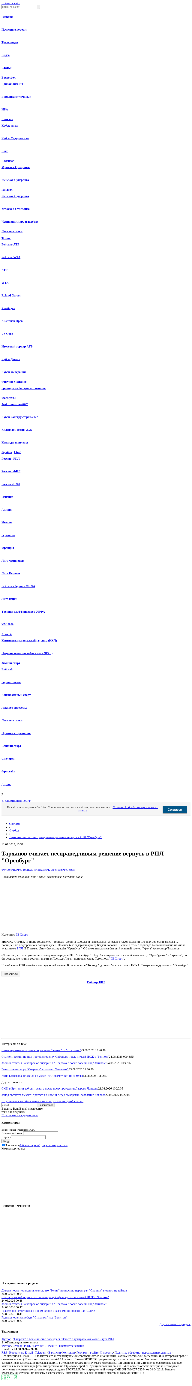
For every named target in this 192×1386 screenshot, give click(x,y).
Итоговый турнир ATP (17, 346)
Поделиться (11, 974)
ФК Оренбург (54, 869)
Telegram (40, 1352)
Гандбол (7, 189)
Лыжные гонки (12, 231)
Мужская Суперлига (16, 167)
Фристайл (8, 771)
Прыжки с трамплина (16, 733)
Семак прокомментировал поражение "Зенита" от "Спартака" (41, 1050)
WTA (5, 282)
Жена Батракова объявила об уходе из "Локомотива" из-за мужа (42, 1075)
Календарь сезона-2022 (17, 429)
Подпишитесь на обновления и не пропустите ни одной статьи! (42, 1101)
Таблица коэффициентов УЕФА (23, 611)
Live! (17, 452)
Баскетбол (9, 77)
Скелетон (8, 758)
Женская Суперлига (15, 180)
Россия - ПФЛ (11, 484)
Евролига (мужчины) (16, 96)
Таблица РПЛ (96, 982)
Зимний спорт (11, 663)
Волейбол (8, 160)
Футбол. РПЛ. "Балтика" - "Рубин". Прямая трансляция (48, 1345)
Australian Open (12, 321)
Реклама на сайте (87, 1352)
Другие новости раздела (175, 1324)
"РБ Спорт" (116, 958)
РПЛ (14, 869)
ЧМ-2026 (8, 624)
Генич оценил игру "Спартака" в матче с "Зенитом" (35, 1069)
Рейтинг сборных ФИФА (18, 586)
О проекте (106, 1352)
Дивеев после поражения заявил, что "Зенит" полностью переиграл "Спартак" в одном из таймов (64, 1290)
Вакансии (54, 1352)
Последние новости (14, 29)
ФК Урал (69, 869)
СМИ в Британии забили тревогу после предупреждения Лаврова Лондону (50, 1088)
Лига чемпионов (13, 560)
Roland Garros (11, 295)
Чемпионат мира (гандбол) (20, 221)
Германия (8, 535)
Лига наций (9, 598)
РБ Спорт (22, 934)
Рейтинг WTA (11, 257)
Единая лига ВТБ (14, 84)
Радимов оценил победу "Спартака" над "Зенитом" (34, 1317)
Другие (6, 784)
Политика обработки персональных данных (143, 1352)
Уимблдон (8, 308)
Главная (7, 16)
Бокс (5, 151)
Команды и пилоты (15, 442)
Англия (7, 509)
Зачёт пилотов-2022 (15, 404)
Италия (7, 522)
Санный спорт (11, 745)
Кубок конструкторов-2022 (20, 417)
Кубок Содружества (15, 138)
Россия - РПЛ (11, 458)
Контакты (68, 1352)
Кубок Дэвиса (11, 359)
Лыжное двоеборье (14, 707)
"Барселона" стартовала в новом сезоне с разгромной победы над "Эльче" (49, 1310)
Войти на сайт (11, 3)
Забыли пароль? (30, 1145)
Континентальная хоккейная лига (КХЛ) (29, 640)
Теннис (6, 238)
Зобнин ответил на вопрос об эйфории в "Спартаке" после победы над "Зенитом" (54, 1063)
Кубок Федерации (14, 372)
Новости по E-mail (21, 1352)
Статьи (6, 67)
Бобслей (7, 669)
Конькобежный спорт (16, 694)
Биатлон (7, 119)
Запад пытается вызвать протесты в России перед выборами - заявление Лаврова (53, 1094)
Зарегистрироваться (55, 1145)
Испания (7, 496)
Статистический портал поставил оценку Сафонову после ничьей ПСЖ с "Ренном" (55, 1056)
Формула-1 (9, 397)
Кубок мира (10, 125)
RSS (4, 1352)
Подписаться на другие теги (20, 1115)
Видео (6, 55)
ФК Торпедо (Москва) (31, 869)
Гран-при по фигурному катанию (24, 388)
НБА (5, 109)
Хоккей (7, 634)
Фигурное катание (14, 381)
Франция (8, 547)
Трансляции (10, 42)
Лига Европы (11, 573)
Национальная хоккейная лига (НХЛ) (27, 653)
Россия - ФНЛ (11, 471)
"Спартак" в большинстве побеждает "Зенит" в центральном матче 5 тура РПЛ (63, 1339)
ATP (5, 270)
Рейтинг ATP (10, 244)
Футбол (7, 452)
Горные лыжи (11, 682)
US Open (7, 333)
